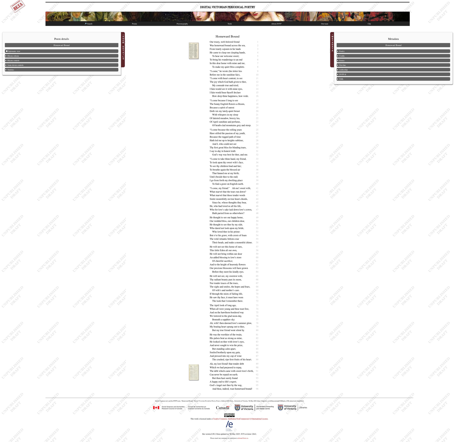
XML (341, 79)
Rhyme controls (13, 60)
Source (341, 60)
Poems (134, 23)
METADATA (332, 44)
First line (342, 65)
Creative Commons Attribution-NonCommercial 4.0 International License (240, 418)
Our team (324, 23)
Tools (230, 23)
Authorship (343, 69)
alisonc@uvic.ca (243, 438)
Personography (182, 23)
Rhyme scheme (13, 56)
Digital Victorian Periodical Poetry (227, 7)
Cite (369, 23)
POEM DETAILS (123, 48)
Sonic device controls (15, 65)
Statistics (10, 69)
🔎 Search (88, 23)
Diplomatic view (14, 51)
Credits (342, 56)
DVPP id (342, 74)
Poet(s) (341, 51)
